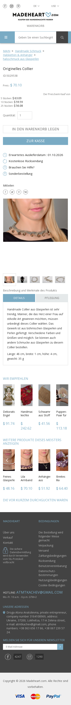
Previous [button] (7, 395)
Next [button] (64, 395)
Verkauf (8, 537)
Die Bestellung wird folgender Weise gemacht (50, 536)
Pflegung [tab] (52, 298)
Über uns (8, 532)
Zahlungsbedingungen (52, 555)
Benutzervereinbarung (52, 566)
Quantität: (9, 115)
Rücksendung (46, 561)
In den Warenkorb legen (35, 129)
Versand (43, 550)
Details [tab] (19, 298)
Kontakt (8, 542)
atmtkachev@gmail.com (39, 592)
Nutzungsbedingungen (52, 580)
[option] (35, 234)
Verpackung (45, 545)
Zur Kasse (35, 140)
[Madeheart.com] (35, 16)
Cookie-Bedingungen (51, 585)
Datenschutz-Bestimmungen (48, 573)
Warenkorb (35, 26)
